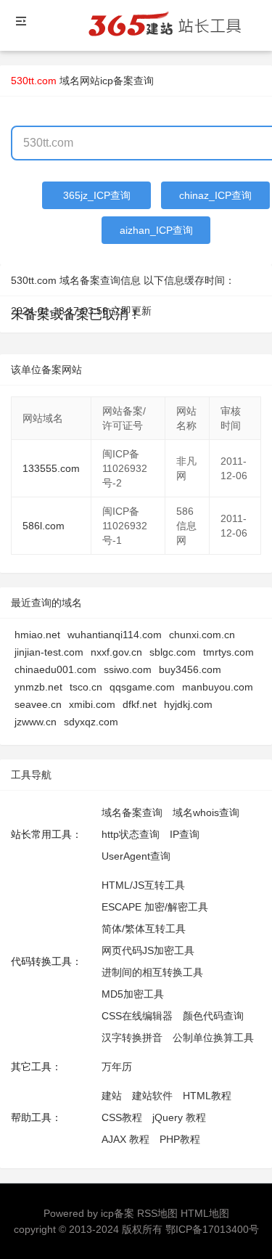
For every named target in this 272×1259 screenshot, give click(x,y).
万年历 (117, 1066)
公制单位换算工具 (213, 1037)
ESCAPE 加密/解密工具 (155, 907)
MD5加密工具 (133, 994)
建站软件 (152, 1095)
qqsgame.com (142, 687)
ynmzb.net (38, 687)
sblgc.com (172, 652)
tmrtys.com (228, 652)
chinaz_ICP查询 (215, 195)
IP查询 (184, 834)
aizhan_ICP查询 (156, 230)
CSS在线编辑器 (137, 1016)
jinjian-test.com (49, 652)
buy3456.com (190, 669)
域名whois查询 (206, 812)
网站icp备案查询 (117, 80)
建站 (112, 1095)
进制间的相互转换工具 (152, 972)
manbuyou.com (217, 687)
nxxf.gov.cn (116, 652)
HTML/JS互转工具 (143, 885)
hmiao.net (37, 634)
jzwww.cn (36, 722)
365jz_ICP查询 (97, 195)
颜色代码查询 (213, 1016)
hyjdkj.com (188, 704)
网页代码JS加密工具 (148, 950)
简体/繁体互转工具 (144, 928)
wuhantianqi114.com (114, 634)
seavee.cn (38, 704)
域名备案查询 (132, 812)
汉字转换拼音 (132, 1037)
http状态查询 (131, 834)
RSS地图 (157, 1213)
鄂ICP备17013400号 (212, 1229)
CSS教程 (122, 1117)
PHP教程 (180, 1139)
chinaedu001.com (55, 669)
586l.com (43, 525)
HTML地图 (205, 1213)
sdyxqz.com (91, 722)
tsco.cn (86, 687)
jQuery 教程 (179, 1117)
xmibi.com (92, 704)
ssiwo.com (128, 669)
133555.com (51, 468)
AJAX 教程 (125, 1139)
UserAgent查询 (136, 856)
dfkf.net (140, 704)
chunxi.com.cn (202, 634)
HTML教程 (207, 1095)
